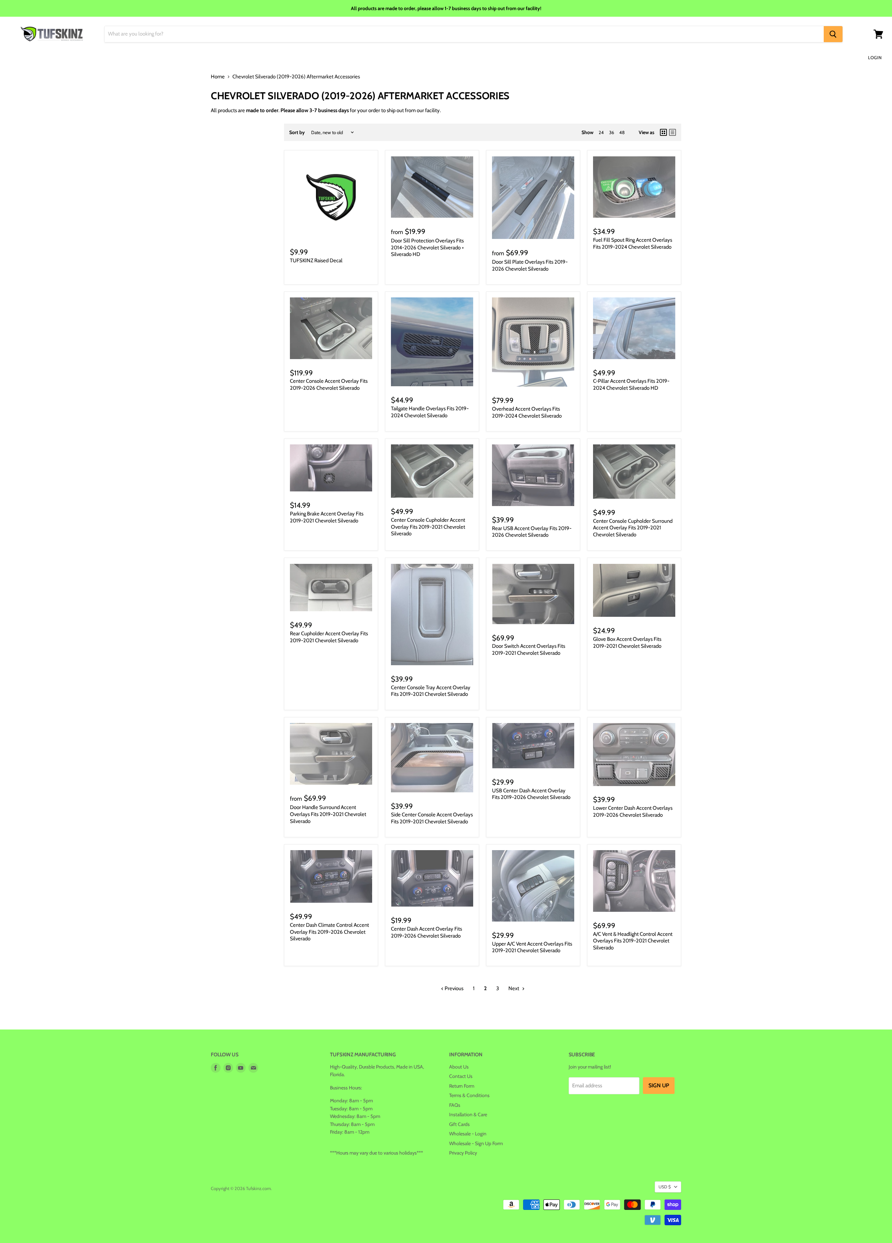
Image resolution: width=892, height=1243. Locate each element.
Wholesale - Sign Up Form (476, 1143)
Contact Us (460, 1076)
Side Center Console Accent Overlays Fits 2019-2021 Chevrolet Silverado (432, 818)
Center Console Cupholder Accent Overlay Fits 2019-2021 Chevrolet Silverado (428, 527)
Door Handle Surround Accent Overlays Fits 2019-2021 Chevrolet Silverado (328, 814)
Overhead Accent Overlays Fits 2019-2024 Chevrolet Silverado (527, 412)
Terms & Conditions (469, 1095)
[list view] (672, 132)
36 (611, 132)
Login (875, 57)
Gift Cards (459, 1124)
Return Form (461, 1086)
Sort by (297, 132)
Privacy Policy (463, 1153)
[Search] (833, 34)
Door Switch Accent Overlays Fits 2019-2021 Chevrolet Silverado (528, 649)
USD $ (665, 1186)
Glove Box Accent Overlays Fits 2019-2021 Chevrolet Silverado (627, 642)
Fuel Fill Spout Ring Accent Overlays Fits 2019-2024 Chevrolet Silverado (632, 243)
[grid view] (663, 132)
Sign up (658, 1085)
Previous (453, 988)
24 (601, 132)
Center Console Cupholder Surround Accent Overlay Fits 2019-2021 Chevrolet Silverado (632, 528)
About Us (459, 1067)
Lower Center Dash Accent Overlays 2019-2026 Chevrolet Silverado (632, 811)
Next (514, 988)
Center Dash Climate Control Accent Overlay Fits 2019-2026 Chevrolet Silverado (329, 932)
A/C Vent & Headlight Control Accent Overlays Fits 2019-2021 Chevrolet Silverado (632, 941)
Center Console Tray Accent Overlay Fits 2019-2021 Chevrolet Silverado (430, 691)
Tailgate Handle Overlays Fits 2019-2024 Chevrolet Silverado (430, 412)
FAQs (454, 1105)
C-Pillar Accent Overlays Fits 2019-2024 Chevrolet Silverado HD (631, 384)
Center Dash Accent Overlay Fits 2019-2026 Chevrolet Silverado (426, 932)
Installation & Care (468, 1114)
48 (622, 132)
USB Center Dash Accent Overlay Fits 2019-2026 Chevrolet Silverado (531, 794)
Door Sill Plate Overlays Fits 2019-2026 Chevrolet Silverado (530, 265)
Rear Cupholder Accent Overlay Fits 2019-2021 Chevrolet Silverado (329, 637)
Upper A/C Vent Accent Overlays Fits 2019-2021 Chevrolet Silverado (532, 947)
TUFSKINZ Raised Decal (316, 260)
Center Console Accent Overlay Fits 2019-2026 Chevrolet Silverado (329, 384)
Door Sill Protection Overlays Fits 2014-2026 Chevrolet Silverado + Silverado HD (427, 247)
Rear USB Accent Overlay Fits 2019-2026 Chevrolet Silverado (531, 531)
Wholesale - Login (467, 1134)
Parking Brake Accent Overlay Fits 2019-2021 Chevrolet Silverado (326, 517)
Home (218, 77)
